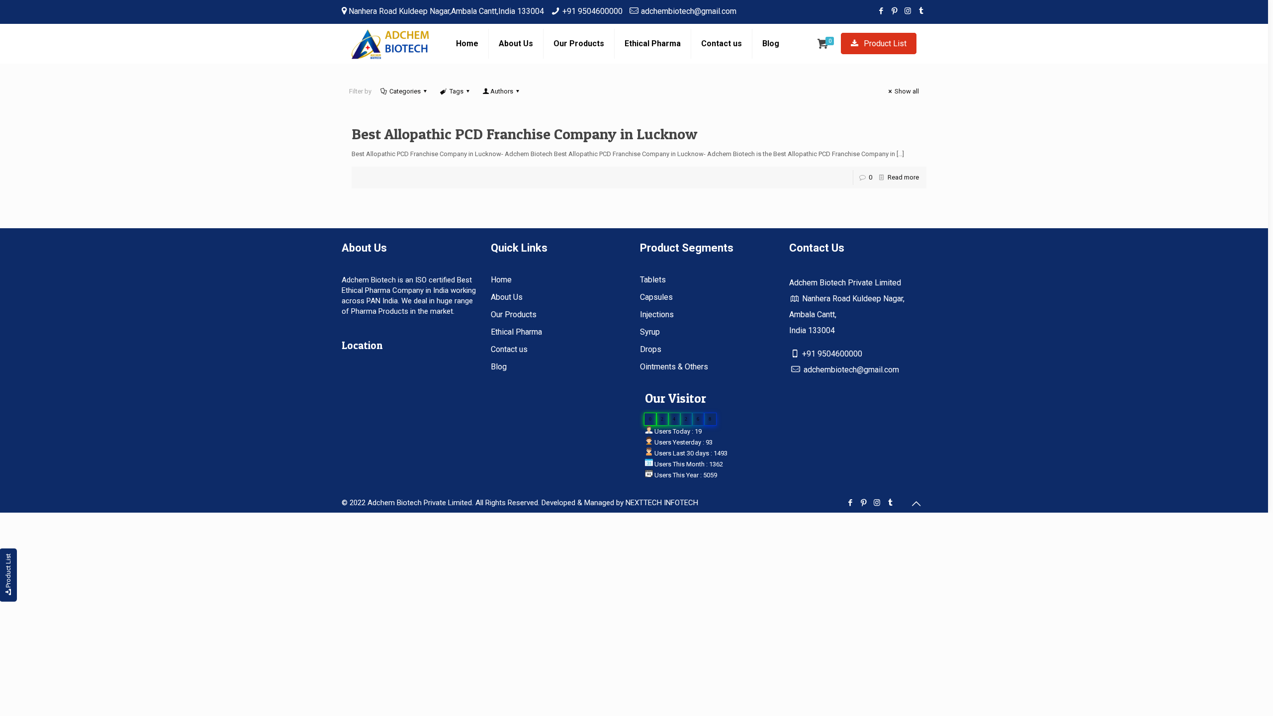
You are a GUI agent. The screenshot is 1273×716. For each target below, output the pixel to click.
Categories (405, 91)
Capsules (656, 297)
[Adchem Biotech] (391, 44)
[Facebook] (881, 10)
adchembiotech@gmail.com (688, 11)
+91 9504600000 (592, 11)
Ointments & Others (674, 366)
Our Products (514, 314)
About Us (507, 297)
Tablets (653, 279)
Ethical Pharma (516, 332)
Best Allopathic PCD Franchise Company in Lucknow (524, 134)
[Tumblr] (921, 10)
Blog (499, 366)
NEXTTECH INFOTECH (661, 502)
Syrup (650, 332)
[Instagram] (908, 10)
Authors (501, 91)
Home (501, 279)
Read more (903, 177)
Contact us (509, 349)
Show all (907, 91)
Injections (657, 314)
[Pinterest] (894, 10)
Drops (650, 349)
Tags (456, 91)
